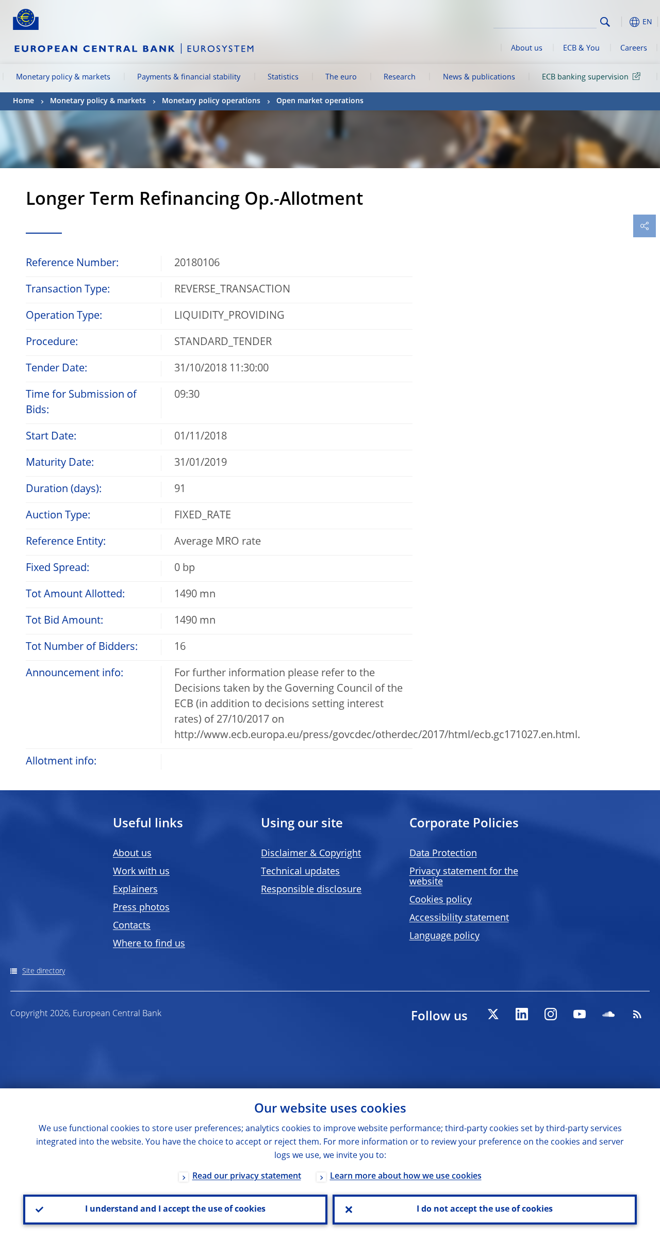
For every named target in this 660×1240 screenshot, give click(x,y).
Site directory (43, 971)
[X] (493, 1014)
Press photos (141, 907)
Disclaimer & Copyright (311, 853)
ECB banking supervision (585, 77)
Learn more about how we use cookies (406, 1176)
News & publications (479, 77)
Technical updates (300, 871)
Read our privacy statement (246, 1176)
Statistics (283, 77)
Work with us (141, 871)
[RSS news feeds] (637, 1014)
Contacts (132, 926)
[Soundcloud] (608, 1014)
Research (400, 77)
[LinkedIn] (521, 1014)
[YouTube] (579, 1014)
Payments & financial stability (188, 77)
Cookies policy (440, 900)
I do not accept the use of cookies (485, 1209)
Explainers (135, 889)
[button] (621, 21)
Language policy (444, 936)
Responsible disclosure (311, 889)
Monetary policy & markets (63, 77)
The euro (341, 77)
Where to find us (149, 944)
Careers (633, 48)
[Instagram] (550, 1014)
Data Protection (443, 853)
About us (526, 48)
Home (23, 101)
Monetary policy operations (211, 101)
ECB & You (581, 48)
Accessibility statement (459, 918)
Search (605, 22)
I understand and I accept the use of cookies (175, 1209)
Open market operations (320, 101)
